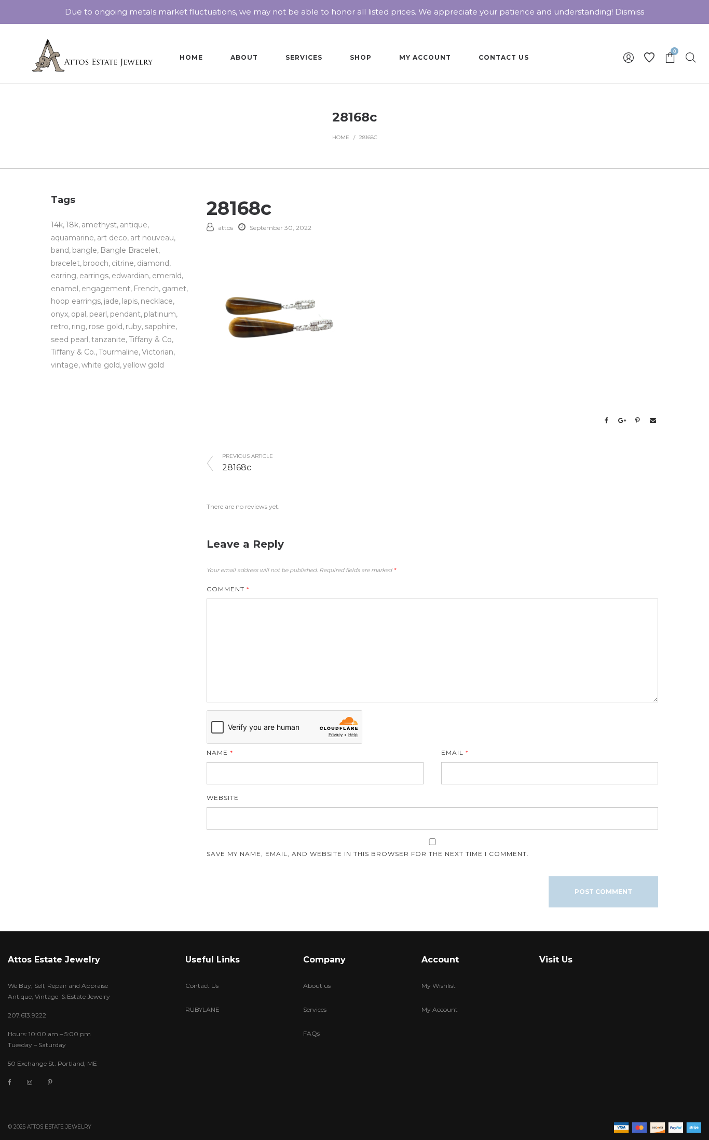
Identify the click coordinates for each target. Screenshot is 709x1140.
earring (63, 275)
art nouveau (152, 237)
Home (340, 137)
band (60, 250)
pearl (98, 314)
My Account (439, 1009)
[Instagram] (29, 1082)
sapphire (160, 326)
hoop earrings (76, 301)
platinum (160, 314)
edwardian (130, 275)
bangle (84, 250)
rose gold (105, 326)
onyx (59, 314)
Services (314, 1009)
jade (111, 301)
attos (225, 228)
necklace (157, 301)
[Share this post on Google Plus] (622, 420)
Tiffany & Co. (73, 352)
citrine (123, 263)
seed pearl (69, 339)
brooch (95, 263)
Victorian (157, 352)
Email (455, 752)
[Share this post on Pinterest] (637, 420)
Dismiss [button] (629, 12)
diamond (153, 263)
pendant (125, 314)
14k (57, 224)
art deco (112, 237)
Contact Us (202, 985)
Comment (228, 589)
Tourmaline (119, 352)
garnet (174, 288)
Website (223, 798)
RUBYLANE (202, 1009)
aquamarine (72, 237)
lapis (130, 301)
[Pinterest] (50, 1082)
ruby (134, 326)
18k (72, 224)
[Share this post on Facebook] (606, 420)
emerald (167, 275)
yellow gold (143, 365)
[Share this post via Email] (653, 420)
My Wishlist (438, 985)
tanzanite (108, 339)
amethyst (99, 224)
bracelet (65, 263)
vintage (64, 365)
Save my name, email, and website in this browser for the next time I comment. (368, 854)
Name (220, 752)
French (146, 288)
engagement (105, 288)
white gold (100, 365)
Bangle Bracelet (129, 250)
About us (317, 985)
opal (78, 314)
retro (60, 326)
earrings (93, 275)
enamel (64, 288)
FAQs (311, 1033)
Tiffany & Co (150, 339)
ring (79, 326)
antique (133, 224)
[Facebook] (9, 1082)
